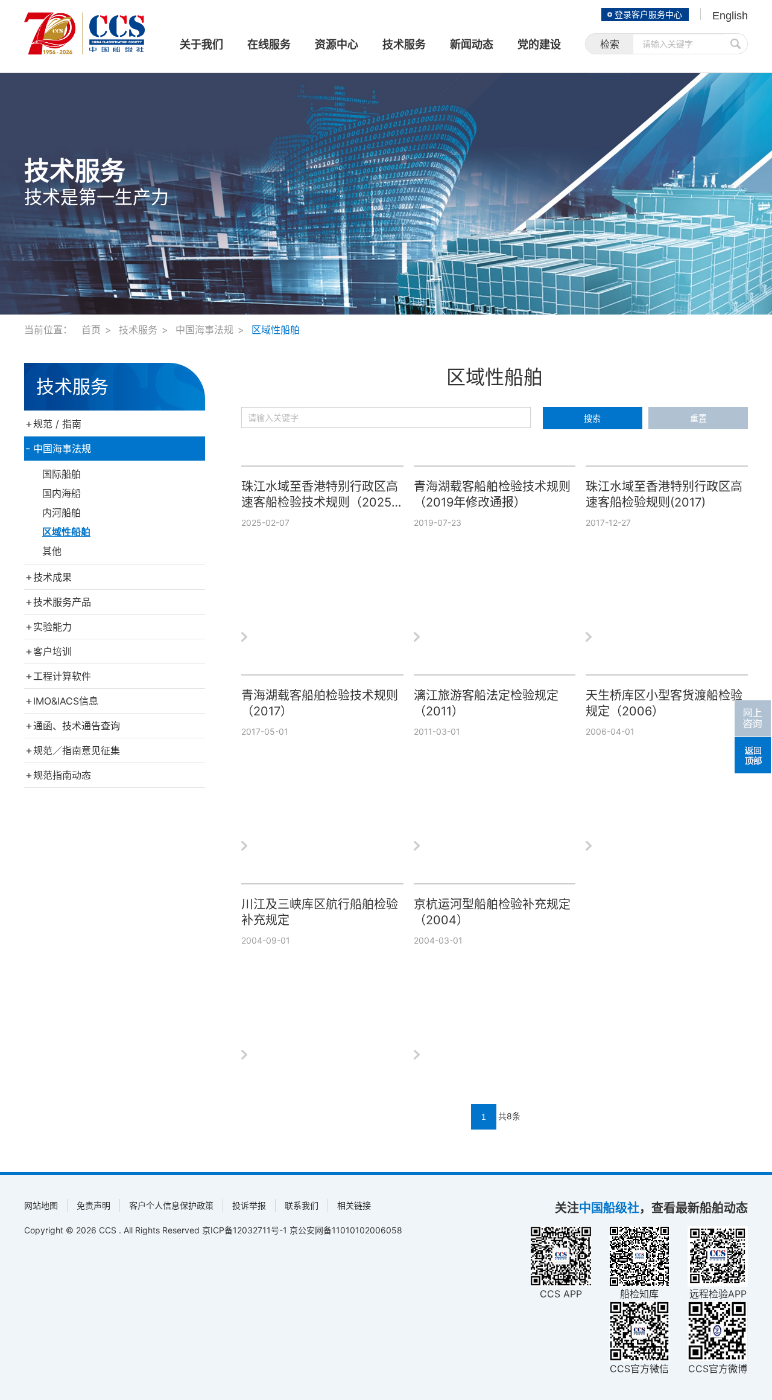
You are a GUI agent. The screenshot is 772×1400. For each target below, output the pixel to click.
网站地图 (41, 1205)
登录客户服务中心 (648, 14)
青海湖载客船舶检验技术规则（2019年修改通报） (492, 494)
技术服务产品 (62, 602)
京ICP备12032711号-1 (244, 1230)
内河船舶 (61, 513)
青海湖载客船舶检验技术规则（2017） (319, 703)
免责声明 (93, 1205)
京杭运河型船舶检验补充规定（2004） (492, 912)
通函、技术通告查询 (76, 726)
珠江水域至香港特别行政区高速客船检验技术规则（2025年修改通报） (319, 494)
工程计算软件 (62, 676)
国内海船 (61, 493)
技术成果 (52, 577)
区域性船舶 (276, 330)
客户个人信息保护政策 (171, 1205)
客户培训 (52, 651)
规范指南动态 (62, 775)
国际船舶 (61, 474)
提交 (736, 43)
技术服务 (138, 330)
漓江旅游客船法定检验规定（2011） (486, 703)
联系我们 (301, 1205)
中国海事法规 (204, 330)
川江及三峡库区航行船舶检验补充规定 (319, 912)
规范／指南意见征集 (76, 750)
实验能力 (52, 627)
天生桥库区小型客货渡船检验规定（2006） (664, 703)
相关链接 (354, 1205)
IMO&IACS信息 (65, 701)
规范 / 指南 (57, 424)
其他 (52, 551)
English (730, 16)
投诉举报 (249, 1205)
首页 (91, 330)
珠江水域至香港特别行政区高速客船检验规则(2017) (664, 494)
